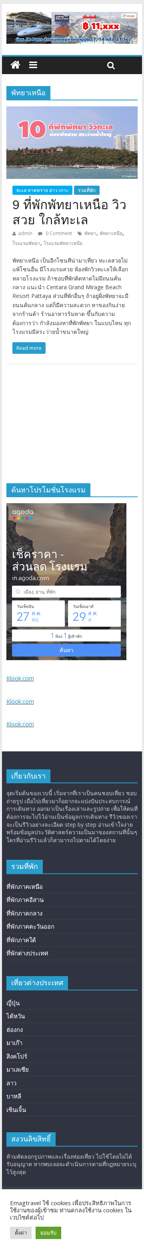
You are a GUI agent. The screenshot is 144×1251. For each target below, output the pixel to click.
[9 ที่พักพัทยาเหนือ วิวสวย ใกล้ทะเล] (72, 111)
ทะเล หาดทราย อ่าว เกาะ (42, 190)
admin (25, 233)
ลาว (11, 1083)
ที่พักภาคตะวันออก (30, 926)
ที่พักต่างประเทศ (27, 953)
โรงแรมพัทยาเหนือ (63, 243)
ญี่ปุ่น (13, 1003)
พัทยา (90, 233)
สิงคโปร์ (16, 1056)
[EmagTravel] (15, 65)
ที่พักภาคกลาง (24, 913)
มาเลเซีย (17, 1069)
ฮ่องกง (14, 1029)
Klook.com (20, 678)
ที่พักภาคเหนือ (24, 886)
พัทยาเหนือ (111, 233)
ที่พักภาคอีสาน (25, 900)
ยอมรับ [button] (48, 1232)
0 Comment (58, 233)
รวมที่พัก (87, 190)
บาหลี (13, 1096)
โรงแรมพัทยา (26, 243)
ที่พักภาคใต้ (21, 940)
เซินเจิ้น (16, 1110)
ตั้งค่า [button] (21, 1232)
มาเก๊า (14, 1043)
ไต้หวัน (15, 1016)
